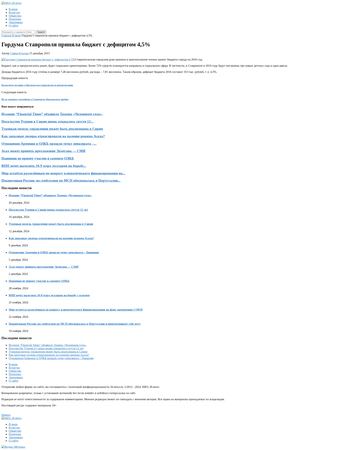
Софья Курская (19, 53)
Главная (6, 35)
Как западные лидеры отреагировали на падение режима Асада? (53, 136)
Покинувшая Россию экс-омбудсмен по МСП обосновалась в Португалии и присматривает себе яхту (75, 323)
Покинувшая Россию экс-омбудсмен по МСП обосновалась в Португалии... (61, 180)
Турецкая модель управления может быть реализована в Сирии (52, 129)
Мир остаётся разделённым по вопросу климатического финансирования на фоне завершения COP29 (76, 309)
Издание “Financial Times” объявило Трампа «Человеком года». (52, 114)
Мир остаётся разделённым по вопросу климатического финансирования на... (63, 173)
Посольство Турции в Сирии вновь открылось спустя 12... (47, 121)
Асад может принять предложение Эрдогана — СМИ (43, 151)
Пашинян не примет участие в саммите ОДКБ (37, 158)
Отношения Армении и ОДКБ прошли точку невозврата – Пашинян (54, 252)
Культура (14, 12)
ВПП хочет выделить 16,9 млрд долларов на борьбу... (43, 166)
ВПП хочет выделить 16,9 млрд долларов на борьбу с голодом (49, 295)
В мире (13, 9)
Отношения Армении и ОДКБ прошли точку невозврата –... (49, 144)
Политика (15, 19)
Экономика (16, 22)
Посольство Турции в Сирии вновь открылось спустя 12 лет (48, 209)
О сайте (13, 25)
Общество (15, 15)
